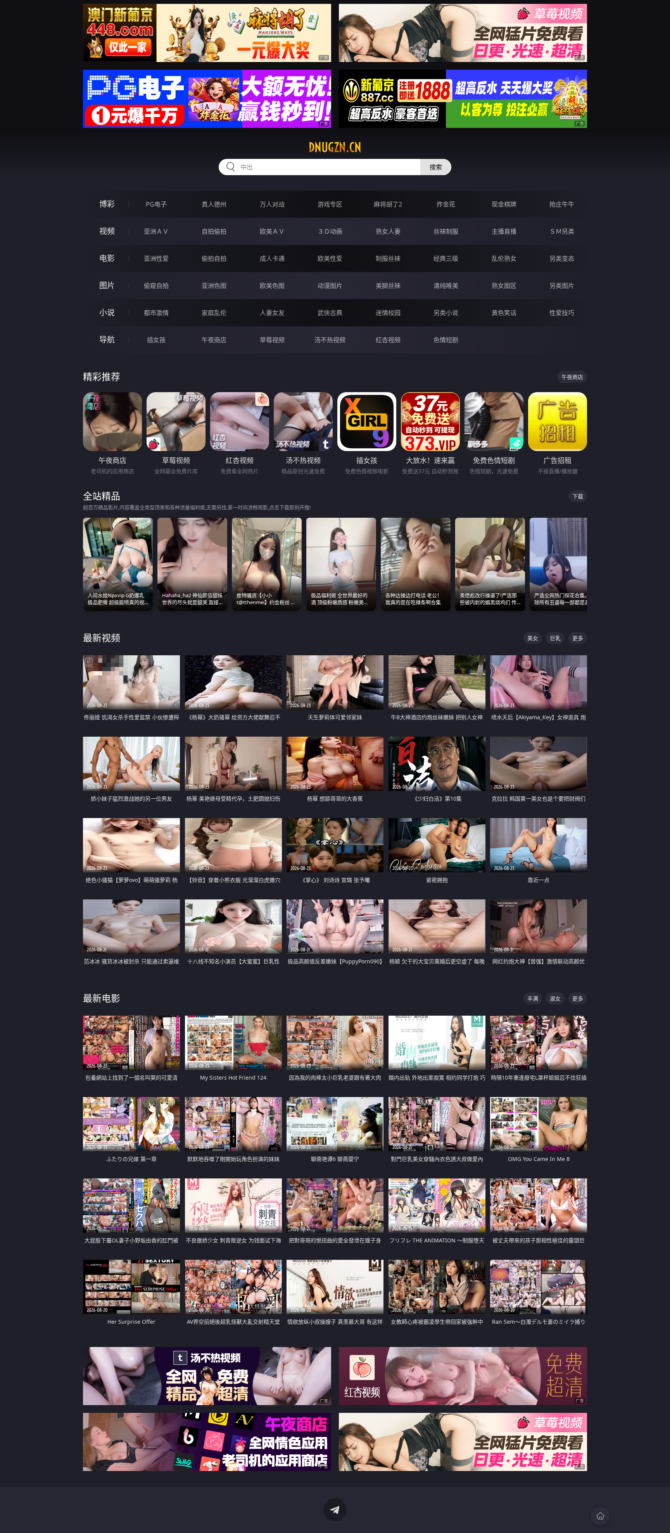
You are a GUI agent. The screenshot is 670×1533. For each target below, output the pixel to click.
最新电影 (101, 998)
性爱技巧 (561, 312)
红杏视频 (388, 340)
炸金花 (446, 204)
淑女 (555, 998)
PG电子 (156, 204)
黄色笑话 (504, 312)
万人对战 (272, 204)
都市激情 (156, 312)
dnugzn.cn (335, 147)
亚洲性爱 (156, 258)
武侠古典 (330, 312)
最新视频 (101, 637)
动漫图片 (330, 285)
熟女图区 (504, 285)
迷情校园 (388, 312)
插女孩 (156, 340)
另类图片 (561, 285)
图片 (107, 285)
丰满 (532, 998)
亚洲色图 (214, 285)
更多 (577, 638)
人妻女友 (272, 312)
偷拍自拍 (214, 258)
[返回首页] (600, 1516)
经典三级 (445, 258)
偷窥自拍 (156, 285)
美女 (532, 638)
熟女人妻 (388, 231)
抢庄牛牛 (561, 204)
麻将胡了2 (388, 204)
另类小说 (445, 312)
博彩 (107, 204)
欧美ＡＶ (272, 231)
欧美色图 (272, 285)
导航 (107, 339)
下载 (577, 496)
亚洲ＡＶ (156, 231)
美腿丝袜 (388, 285)
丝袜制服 (445, 231)
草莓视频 (272, 340)
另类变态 (561, 258)
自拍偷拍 (214, 231)
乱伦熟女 (504, 258)
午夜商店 (214, 340)
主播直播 (504, 231)
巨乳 (555, 638)
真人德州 (214, 204)
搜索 (436, 167)
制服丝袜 (388, 258)
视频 (107, 231)
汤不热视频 (329, 340)
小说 (107, 312)
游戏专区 (330, 204)
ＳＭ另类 (561, 231)
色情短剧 (445, 340)
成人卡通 (272, 258)
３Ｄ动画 (330, 231)
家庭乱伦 (214, 312)
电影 (107, 258)
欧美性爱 (330, 258)
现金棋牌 (504, 204)
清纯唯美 (445, 285)
